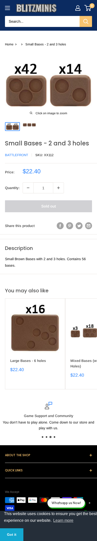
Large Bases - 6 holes (28, 361)
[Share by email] (88, 225)
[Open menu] (7, 8)
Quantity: (12, 188)
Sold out (48, 206)
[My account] (77, 8)
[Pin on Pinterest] (69, 225)
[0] (88, 8)
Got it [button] (11, 535)
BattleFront (16, 155)
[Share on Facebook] (60, 225)
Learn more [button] (63, 520)
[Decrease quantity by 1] (28, 188)
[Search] (86, 21)
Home (9, 44)
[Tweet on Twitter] (79, 225)
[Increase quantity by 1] (58, 188)
